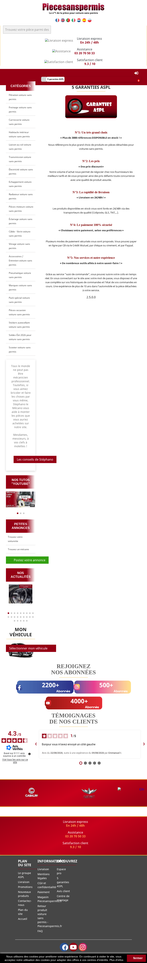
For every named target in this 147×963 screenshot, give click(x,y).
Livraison (23, 882)
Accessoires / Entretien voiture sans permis (20, 260)
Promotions (25, 887)
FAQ (40, 931)
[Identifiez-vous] (136, 73)
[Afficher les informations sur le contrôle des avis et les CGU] (29, 753)
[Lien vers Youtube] (73, 947)
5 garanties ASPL (63, 882)
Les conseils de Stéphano (35, 459)
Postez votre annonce (28, 560)
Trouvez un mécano (18, 549)
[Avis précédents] (35, 744)
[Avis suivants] (144, 744)
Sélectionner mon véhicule (28, 648)
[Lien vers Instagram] (82, 947)
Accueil (22, 919)
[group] (20, 499)
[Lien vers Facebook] (64, 947)
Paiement (44, 892)
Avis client (63, 891)
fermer (137, 958)
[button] (31, 501)
